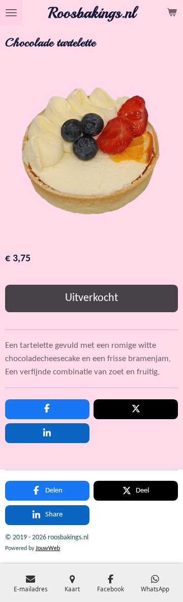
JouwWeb (48, 548)
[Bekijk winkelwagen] (172, 12)
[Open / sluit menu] (11, 12)
